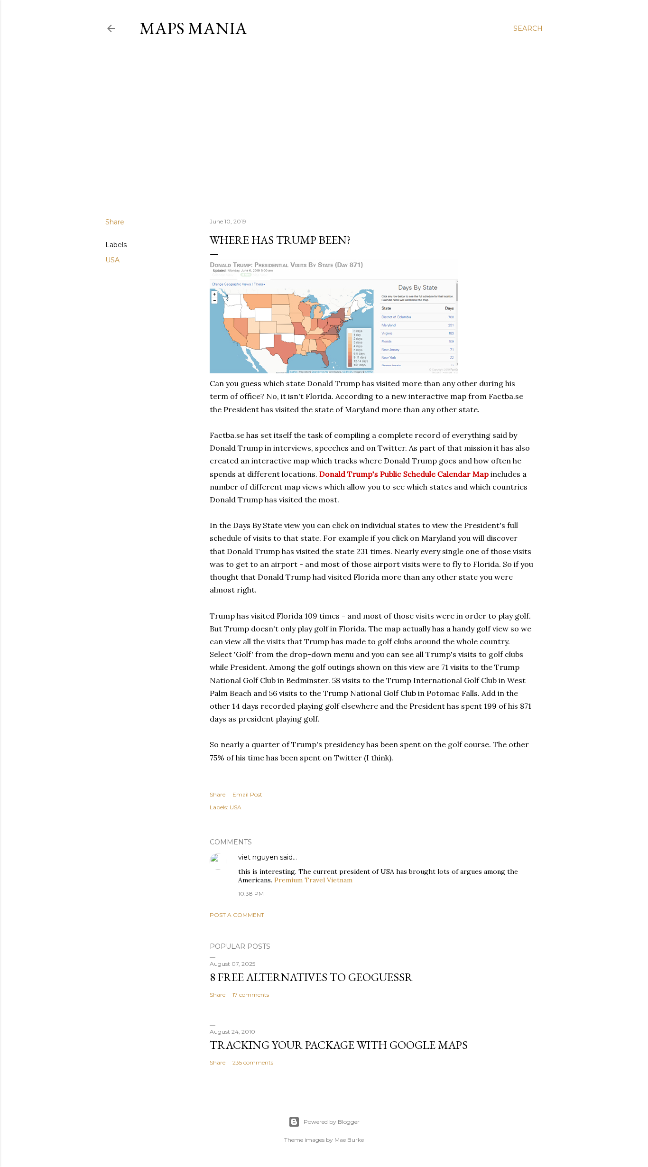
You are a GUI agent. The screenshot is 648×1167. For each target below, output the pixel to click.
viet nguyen (258, 857)
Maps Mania (193, 28)
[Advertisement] (324, 127)
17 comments (250, 994)
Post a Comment (237, 914)
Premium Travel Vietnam (313, 880)
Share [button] (114, 222)
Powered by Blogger (332, 1121)
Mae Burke (349, 1139)
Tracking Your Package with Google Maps (339, 1044)
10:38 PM (251, 893)
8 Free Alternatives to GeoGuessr (311, 977)
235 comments (252, 1062)
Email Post (247, 794)
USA (112, 260)
